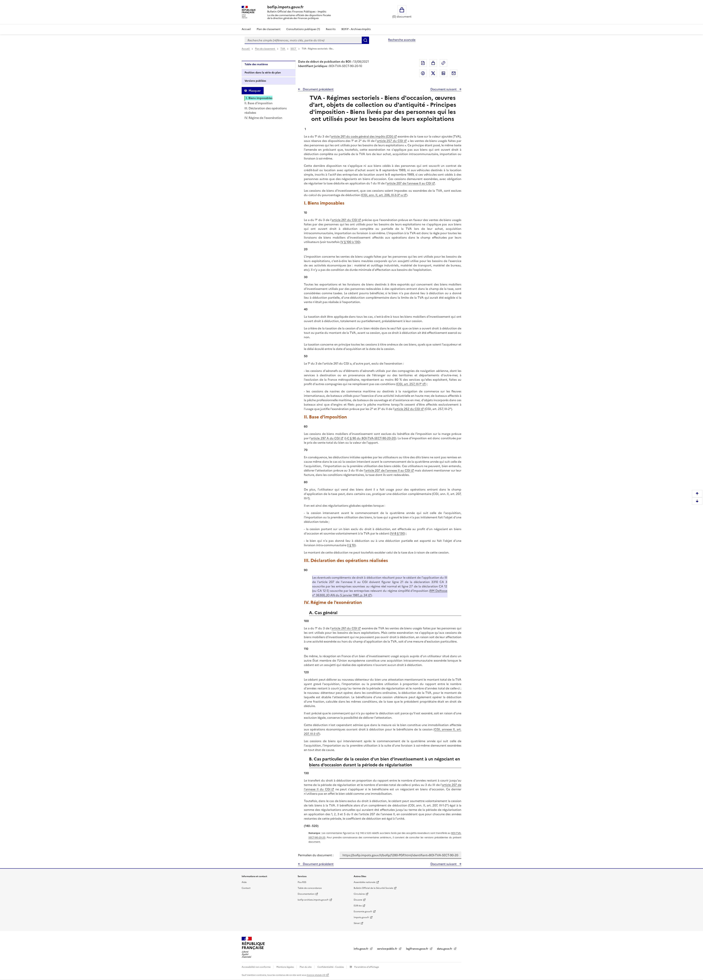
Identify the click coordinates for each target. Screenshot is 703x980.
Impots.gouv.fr (361, 917)
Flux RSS (302, 882)
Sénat (357, 923)
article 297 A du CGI (325, 438)
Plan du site (306, 967)
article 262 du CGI (407, 409)
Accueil (246, 29)
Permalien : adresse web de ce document (443, 63)
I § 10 (351, 545)
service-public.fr (387, 949)
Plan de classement (268, 29)
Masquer (255, 90)
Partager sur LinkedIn (443, 73)
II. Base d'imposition (258, 103)
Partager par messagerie (453, 73)
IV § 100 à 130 (349, 242)
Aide (244, 882)
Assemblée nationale (364, 882)
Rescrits (331, 29)
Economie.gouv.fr (363, 911)
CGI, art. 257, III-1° (409, 384)
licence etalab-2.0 (316, 975)
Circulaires (359, 894)
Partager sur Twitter (433, 73)
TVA (283, 48)
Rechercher (365, 40)
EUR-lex (358, 905)
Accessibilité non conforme (256, 967)
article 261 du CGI (344, 220)
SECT (294, 48)
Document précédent (318, 89)
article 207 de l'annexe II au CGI (409, 183)
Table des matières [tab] (256, 64)
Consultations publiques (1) (303, 29)
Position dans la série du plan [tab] (263, 73)
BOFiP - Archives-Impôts (356, 29)
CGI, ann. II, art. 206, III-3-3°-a (382, 195)
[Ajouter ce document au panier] (433, 63)
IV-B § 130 (397, 533)
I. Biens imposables (259, 98)
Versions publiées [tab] (255, 81)
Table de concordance (310, 888)
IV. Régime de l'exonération (263, 118)
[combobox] (303, 40)
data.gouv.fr (445, 949)
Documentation (306, 894)
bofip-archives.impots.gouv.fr (313, 899)
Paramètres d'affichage (366, 967)
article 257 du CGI (390, 141)
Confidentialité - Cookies (330, 967)
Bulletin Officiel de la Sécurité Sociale (373, 888)
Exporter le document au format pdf (423, 63)
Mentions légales (285, 967)
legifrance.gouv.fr (417, 949)
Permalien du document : (315, 855)
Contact (246, 888)
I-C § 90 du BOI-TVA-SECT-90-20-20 (370, 438)
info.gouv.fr (361, 949)
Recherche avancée (401, 40)
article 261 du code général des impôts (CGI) (362, 136)
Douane (358, 899)
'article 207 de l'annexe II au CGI (387, 470)
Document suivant (443, 89)
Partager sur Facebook (423, 73)
